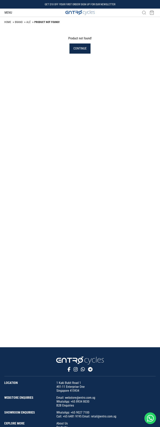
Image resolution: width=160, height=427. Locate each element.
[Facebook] (69, 369)
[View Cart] (152, 13)
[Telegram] (90, 369)
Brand (19, 22)
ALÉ (28, 22)
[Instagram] (76, 369)
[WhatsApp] (83, 369)
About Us (62, 423)
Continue (80, 48)
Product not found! (47, 22)
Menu (8, 12)
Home (7, 22)
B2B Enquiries (65, 405)
